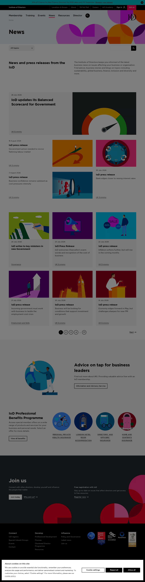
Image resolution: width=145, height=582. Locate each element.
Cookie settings (93, 570)
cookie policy (10, 576)
